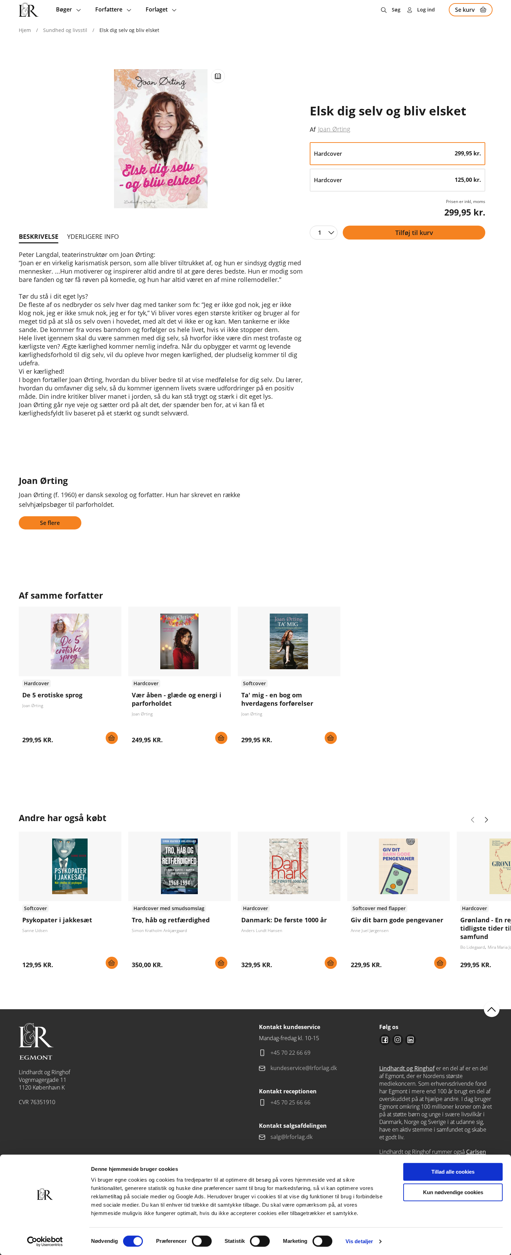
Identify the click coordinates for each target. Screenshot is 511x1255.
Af (313, 129)
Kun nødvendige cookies (453, 1192)
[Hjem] (29, 10)
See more (70, 678)
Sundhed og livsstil (65, 30)
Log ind (426, 9)
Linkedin (410, 1039)
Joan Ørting (334, 129)
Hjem (25, 30)
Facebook (384, 1039)
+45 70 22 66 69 (290, 1052)
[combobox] (324, 233)
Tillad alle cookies (452, 1172)
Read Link (218, 76)
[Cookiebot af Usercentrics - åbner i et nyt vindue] (45, 1241)
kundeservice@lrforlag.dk (303, 1068)
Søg (396, 9)
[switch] (202, 1241)
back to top (492, 1009)
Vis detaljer (359, 1241)
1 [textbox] (319, 232)
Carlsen (476, 1152)
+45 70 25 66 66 (290, 1102)
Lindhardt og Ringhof (407, 1068)
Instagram (397, 1039)
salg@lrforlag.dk (291, 1137)
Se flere (50, 523)
